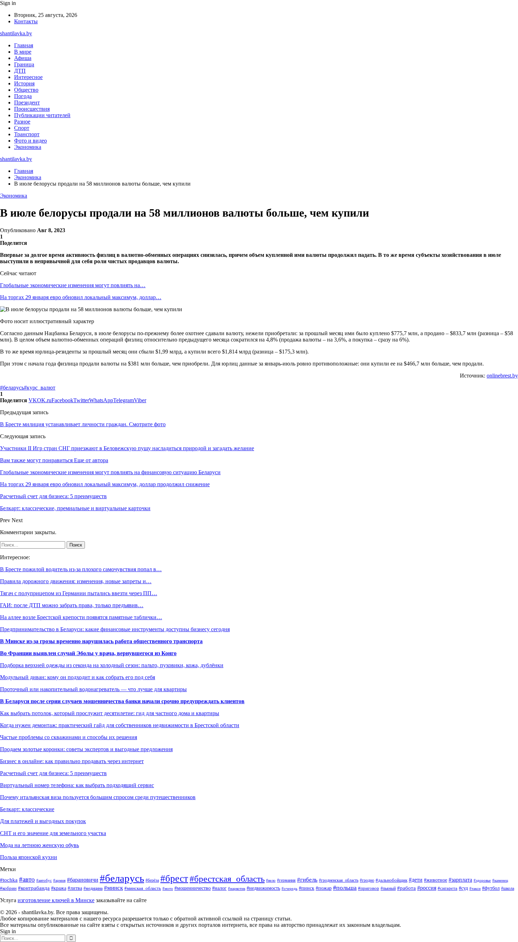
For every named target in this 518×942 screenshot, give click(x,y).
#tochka (9, 880)
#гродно (367, 880)
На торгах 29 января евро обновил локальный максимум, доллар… (80, 297)
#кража (58, 888)
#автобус (44, 880)
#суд (463, 888)
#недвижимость (263, 888)
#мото (167, 888)
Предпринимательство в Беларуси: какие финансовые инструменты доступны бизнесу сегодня (115, 629)
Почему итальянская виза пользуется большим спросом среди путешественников (98, 797)
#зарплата (460, 880)
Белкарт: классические (27, 809)
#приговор (368, 888)
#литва (75, 888)
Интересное (28, 77)
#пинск (306, 888)
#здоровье (482, 880)
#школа (507, 888)
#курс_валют (39, 388)
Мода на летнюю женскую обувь (39, 845)
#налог (219, 888)
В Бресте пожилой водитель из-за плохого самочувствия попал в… (81, 569)
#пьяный (388, 888)
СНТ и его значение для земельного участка (53, 833)
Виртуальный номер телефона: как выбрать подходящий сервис (77, 785)
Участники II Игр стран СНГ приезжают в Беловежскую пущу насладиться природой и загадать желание (127, 448)
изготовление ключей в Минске (56, 900)
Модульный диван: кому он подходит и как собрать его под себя (77, 677)
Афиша (22, 58)
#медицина (93, 888)
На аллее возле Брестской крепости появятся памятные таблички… (81, 617)
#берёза (152, 880)
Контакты (26, 21)
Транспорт (26, 134)
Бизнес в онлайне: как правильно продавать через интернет (72, 761)
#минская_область (142, 888)
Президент (27, 102)
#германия (286, 880)
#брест (174, 878)
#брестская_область (227, 878)
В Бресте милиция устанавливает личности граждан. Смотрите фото (83, 424)
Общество (26, 90)
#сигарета (447, 888)
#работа (406, 888)
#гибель (307, 879)
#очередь (289, 888)
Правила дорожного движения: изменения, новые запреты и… (76, 581)
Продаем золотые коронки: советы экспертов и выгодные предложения (86, 749)
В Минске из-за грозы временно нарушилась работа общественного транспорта (101, 641)
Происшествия (32, 109)
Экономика (27, 147)
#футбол (491, 888)
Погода (23, 96)
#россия (426, 888)
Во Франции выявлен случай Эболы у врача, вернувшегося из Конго (88, 653)
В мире (22, 52)
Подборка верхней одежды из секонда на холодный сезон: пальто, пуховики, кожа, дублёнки (111, 665)
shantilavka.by (16, 33)
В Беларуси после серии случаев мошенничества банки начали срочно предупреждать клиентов (122, 701)
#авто (27, 879)
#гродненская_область (338, 880)
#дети (416, 880)
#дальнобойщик (391, 880)
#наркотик (236, 888)
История (24, 83)
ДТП (20, 71)
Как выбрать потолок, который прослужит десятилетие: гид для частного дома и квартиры (109, 713)
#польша (345, 887)
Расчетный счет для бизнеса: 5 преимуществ (53, 773)
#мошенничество (192, 888)
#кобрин (8, 888)
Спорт (21, 128)
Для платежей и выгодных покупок (43, 821)
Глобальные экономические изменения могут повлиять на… (73, 285)
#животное (435, 880)
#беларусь (12, 388)
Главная (23, 45)
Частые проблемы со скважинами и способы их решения (68, 737)
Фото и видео (30, 141)
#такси (475, 888)
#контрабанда (34, 888)
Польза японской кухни (28, 857)
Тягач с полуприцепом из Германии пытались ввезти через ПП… (78, 593)
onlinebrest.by (502, 376)
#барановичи (82, 879)
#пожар (324, 888)
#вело (271, 880)
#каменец (500, 880)
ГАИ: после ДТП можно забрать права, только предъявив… (71, 605)
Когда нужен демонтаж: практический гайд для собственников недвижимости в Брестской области (119, 725)
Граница (24, 64)
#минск (113, 887)
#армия (59, 880)
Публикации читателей (42, 115)
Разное (22, 122)
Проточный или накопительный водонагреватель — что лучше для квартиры (93, 689)
